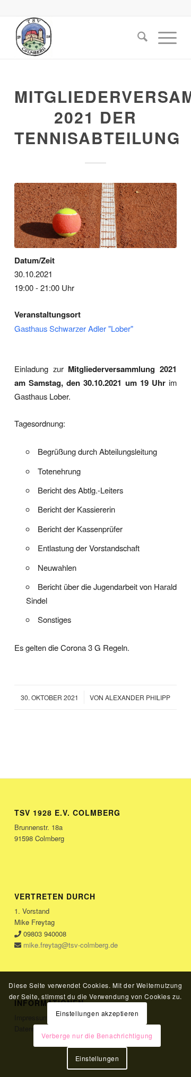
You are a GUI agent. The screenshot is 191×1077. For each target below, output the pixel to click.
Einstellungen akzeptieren (97, 1013)
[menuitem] (137, 37)
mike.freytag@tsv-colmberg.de (70, 945)
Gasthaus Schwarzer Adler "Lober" (73, 328)
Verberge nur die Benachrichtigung (97, 1035)
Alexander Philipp (137, 697)
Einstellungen (97, 1058)
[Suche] (137, 37)
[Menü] (162, 37)
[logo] (79, 37)
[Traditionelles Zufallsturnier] (95, 215)
